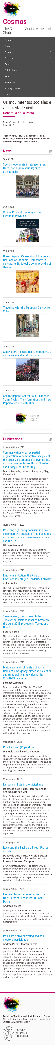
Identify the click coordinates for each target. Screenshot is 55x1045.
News (7, 76)
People (28, 53)
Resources (10, 82)
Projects (28, 59)
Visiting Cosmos (13, 88)
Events (28, 65)
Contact (8, 94)
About (8, 46)
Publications (28, 71)
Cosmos (9, 40)
